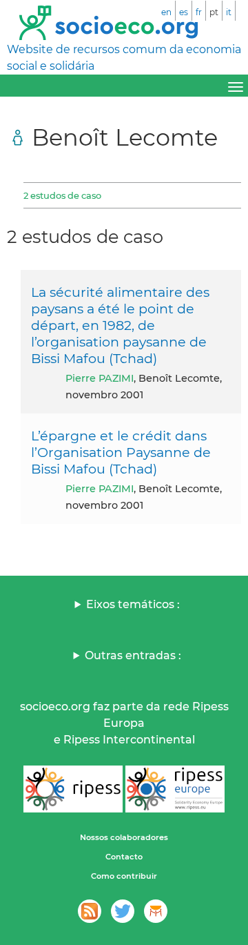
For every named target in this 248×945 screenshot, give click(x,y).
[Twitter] (122, 911)
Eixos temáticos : (133, 604)
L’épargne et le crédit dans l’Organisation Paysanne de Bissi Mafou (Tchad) (121, 452)
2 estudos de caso (62, 195)
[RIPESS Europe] (175, 789)
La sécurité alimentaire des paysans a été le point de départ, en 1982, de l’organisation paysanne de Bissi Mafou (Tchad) (120, 325)
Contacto (124, 856)
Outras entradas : (133, 655)
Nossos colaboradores (124, 837)
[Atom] (89, 911)
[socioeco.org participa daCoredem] (155, 911)
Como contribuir (124, 876)
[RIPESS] (73, 789)
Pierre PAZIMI (99, 378)
